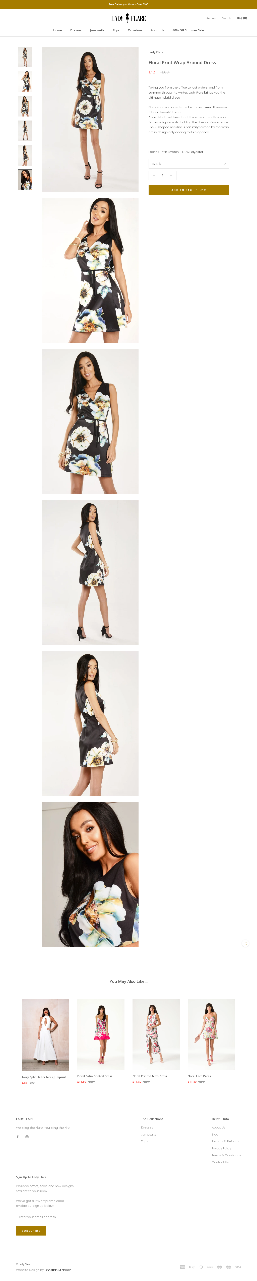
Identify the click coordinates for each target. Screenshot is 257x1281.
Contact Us (220, 1162)
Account (211, 18)
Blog (215, 1134)
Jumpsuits (97, 30)
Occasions (135, 30)
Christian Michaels (58, 1270)
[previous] (12, 1037)
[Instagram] (27, 1136)
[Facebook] (17, 1136)
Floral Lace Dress (199, 1076)
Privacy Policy (221, 1148)
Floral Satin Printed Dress (94, 1076)
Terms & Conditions (226, 1155)
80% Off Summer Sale (188, 30)
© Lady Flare (23, 1264)
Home (57, 30)
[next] (244, 1037)
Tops (116, 30)
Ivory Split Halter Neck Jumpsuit (44, 1077)
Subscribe (31, 1231)
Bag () (242, 18)
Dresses (76, 30)
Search (226, 18)
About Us (157, 30)
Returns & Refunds (225, 1141)
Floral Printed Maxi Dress (150, 1076)
